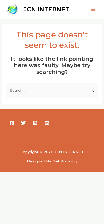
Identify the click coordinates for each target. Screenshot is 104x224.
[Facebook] (11, 122)
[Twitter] (23, 122)
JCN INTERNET (46, 9)
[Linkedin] (47, 122)
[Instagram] (35, 122)
